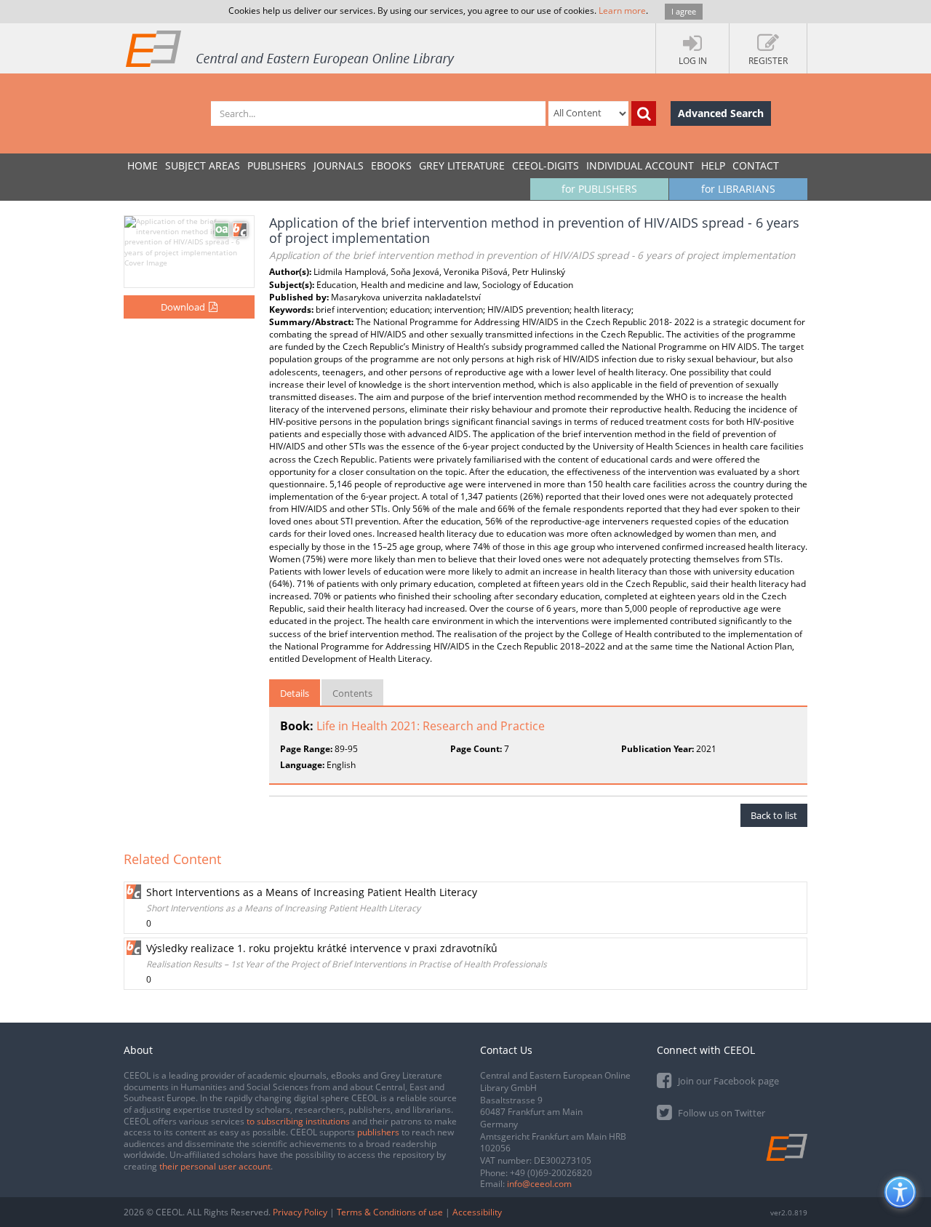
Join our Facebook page (727, 1080)
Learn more (622, 10)
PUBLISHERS (276, 165)
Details (294, 693)
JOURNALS (338, 165)
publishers (378, 1132)
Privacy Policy (300, 1212)
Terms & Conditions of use (390, 1212)
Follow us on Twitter (720, 1112)
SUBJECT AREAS (202, 165)
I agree (683, 11)
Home (142, 165)
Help (713, 165)
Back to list (774, 815)
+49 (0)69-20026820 (551, 1173)
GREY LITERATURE (462, 165)
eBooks (391, 165)
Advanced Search (721, 113)
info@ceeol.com (539, 1184)
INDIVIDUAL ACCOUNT (640, 165)
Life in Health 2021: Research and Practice (430, 726)
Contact (755, 165)
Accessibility (477, 1212)
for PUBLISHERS (599, 189)
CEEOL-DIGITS (545, 165)
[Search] (643, 113)
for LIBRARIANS (738, 189)
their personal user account (215, 1166)
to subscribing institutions (298, 1121)
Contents (352, 693)
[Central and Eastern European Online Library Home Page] (291, 48)
